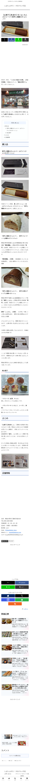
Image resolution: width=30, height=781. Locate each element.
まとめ (7, 135)
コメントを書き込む (15, 755)
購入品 (7, 126)
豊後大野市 (5, 541)
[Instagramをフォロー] (8, 599)
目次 (12, 123)
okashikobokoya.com (15, 532)
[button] (25, 40)
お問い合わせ (7, 773)
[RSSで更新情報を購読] (15, 603)
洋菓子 (12, 541)
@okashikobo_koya (11, 530)
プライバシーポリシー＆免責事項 (22, 774)
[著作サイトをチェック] (8, 595)
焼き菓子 (9, 132)
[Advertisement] (15, 61)
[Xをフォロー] (22, 595)
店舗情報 (7, 137)
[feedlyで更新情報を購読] (22, 599)
